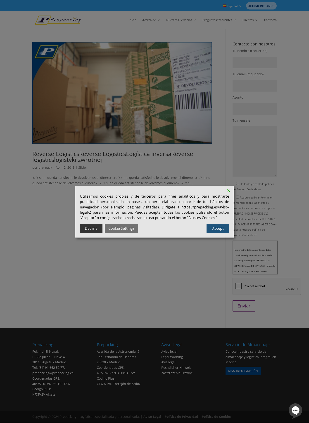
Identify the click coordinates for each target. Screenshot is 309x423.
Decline (91, 228)
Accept (218, 228)
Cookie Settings (121, 228)
